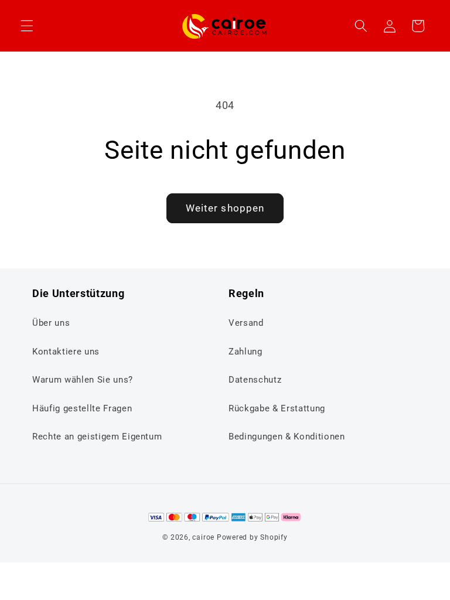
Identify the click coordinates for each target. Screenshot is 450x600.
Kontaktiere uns (66, 351)
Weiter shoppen (225, 208)
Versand (246, 323)
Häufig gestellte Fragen (82, 408)
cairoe (203, 537)
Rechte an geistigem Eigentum (97, 436)
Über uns (51, 323)
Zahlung (245, 351)
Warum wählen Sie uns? (82, 379)
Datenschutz (255, 379)
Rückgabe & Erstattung (277, 408)
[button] (27, 26)
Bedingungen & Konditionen (287, 436)
